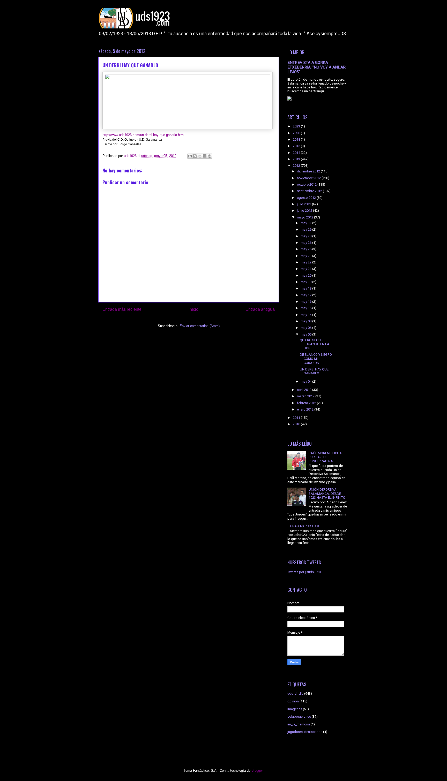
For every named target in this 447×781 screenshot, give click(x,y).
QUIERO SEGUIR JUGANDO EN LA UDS (314, 344)
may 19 (306, 282)
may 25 (306, 249)
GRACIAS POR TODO (305, 526)
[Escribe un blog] (194, 156)
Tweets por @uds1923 (304, 572)
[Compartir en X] (199, 156)
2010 (297, 424)
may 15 (306, 308)
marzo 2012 (306, 396)
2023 (297, 126)
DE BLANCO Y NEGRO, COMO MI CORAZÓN (316, 359)
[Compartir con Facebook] (204, 156)
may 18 (306, 288)
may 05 (306, 334)
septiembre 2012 (310, 191)
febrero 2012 (307, 403)
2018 (297, 139)
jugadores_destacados (304, 732)
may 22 (306, 262)
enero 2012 (305, 409)
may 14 (306, 315)
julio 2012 (304, 204)
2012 (297, 166)
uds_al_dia (295, 693)
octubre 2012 (307, 184)
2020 (297, 133)
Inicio (193, 309)
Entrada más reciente (121, 309)
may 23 (306, 256)
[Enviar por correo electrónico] (189, 156)
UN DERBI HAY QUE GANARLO (314, 371)
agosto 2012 (307, 198)
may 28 (306, 236)
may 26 (306, 243)
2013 (297, 159)
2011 (297, 418)
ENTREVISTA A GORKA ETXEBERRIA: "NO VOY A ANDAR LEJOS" (316, 67)
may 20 (306, 275)
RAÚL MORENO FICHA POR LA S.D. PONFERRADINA (325, 457)
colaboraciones (299, 716)
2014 (297, 153)
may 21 (306, 269)
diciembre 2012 (309, 171)
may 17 (306, 295)
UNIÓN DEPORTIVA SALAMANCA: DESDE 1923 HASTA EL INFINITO (327, 493)
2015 (297, 146)
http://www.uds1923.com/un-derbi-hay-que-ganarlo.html (143, 135)
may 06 (306, 328)
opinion (293, 701)
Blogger (257, 770)
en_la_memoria (298, 724)
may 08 (306, 321)
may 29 (306, 229)
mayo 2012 (305, 217)
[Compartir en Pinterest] (209, 156)
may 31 (306, 223)
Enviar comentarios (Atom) (200, 326)
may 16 (306, 302)
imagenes (294, 709)
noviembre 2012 (309, 178)
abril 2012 (304, 390)
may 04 (306, 381)
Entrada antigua (260, 309)
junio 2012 (305, 211)
